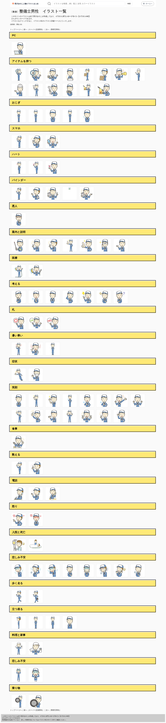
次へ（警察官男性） (53, 29)
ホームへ (149, 4)
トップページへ (16, 29)
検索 (129, 4)
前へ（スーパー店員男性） (34, 29)
